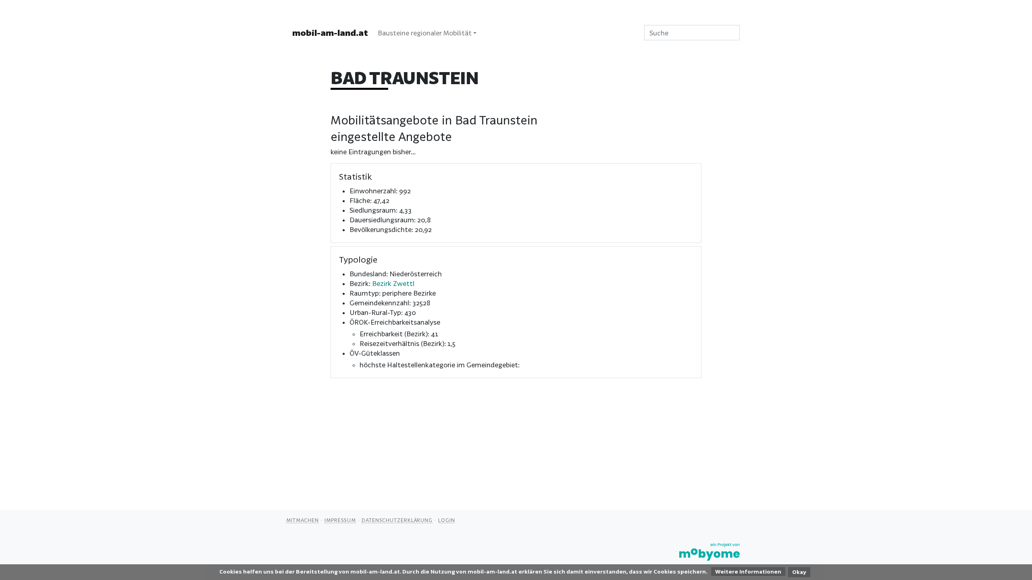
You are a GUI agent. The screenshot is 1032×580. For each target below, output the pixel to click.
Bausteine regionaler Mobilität (425, 33)
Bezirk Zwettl (393, 283)
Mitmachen (302, 520)
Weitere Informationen (748, 571)
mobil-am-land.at (330, 32)
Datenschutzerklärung (397, 520)
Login (446, 520)
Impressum (340, 520)
